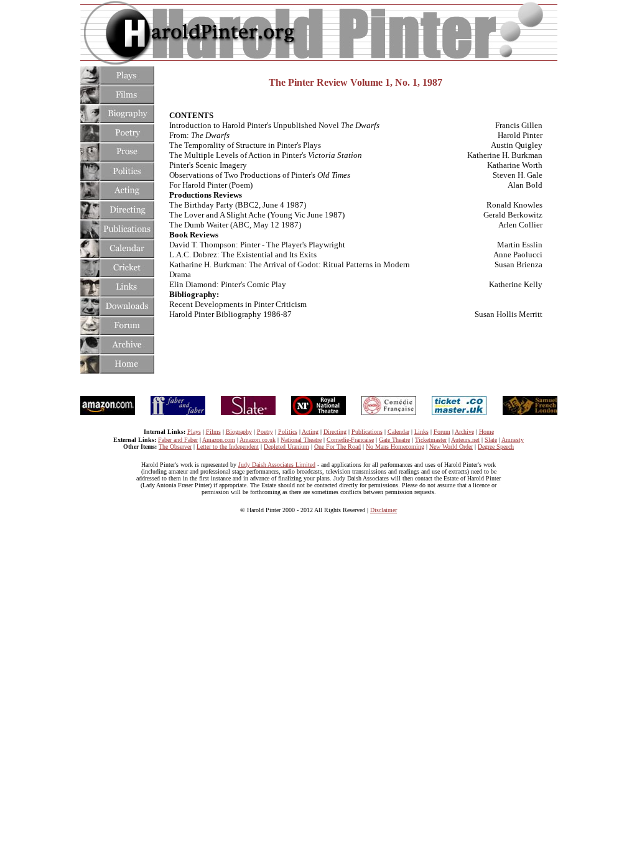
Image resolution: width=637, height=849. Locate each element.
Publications (367, 431)
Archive (464, 431)
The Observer (175, 446)
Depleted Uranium (286, 446)
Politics (287, 431)
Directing (334, 431)
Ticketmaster (431, 439)
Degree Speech (496, 446)
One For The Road (337, 446)
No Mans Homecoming (395, 446)
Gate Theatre (394, 439)
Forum (442, 431)
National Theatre (301, 439)
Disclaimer (383, 510)
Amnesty (512, 439)
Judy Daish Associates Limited (276, 464)
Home (486, 431)
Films (213, 431)
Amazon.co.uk (257, 439)
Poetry (265, 431)
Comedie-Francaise (350, 439)
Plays (194, 431)
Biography (239, 431)
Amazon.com (218, 439)
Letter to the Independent (228, 446)
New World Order (451, 446)
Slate (491, 439)
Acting (310, 431)
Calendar (398, 431)
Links (421, 431)
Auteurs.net (465, 439)
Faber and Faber (178, 439)
